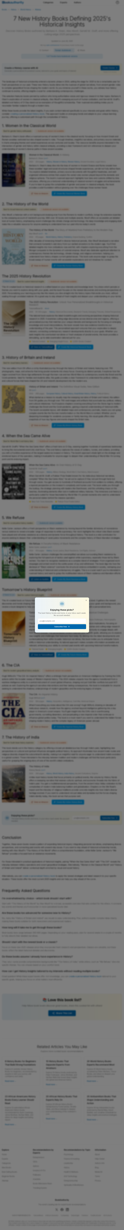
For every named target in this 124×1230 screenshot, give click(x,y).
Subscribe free (60, 627)
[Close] (86, 600)
